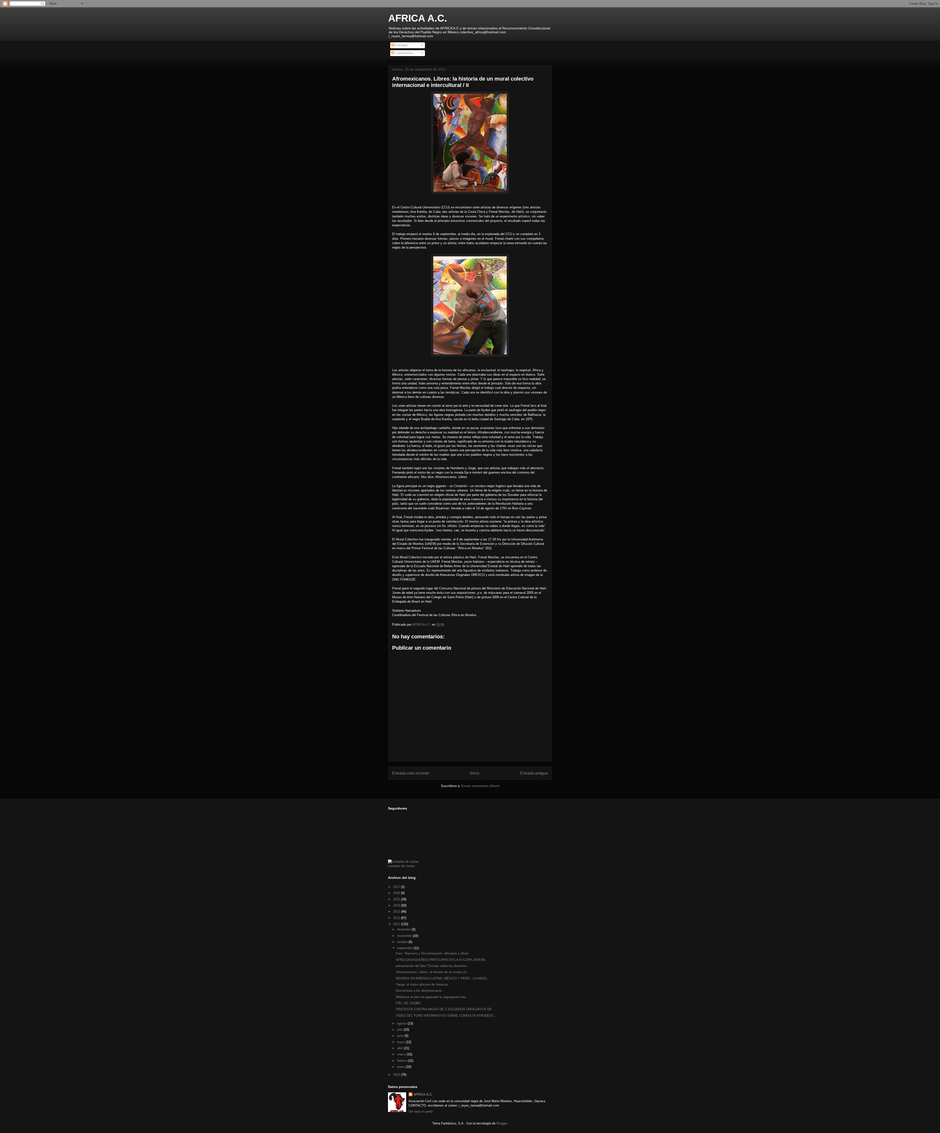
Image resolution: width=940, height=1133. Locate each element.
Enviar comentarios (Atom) (480, 786)
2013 (397, 911)
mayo (401, 1042)
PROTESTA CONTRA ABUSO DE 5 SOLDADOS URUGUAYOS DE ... (446, 1009)
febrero (402, 1060)
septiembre (405, 948)
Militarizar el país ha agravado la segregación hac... (432, 997)
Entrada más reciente (410, 773)
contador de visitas (401, 866)
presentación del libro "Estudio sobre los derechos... (433, 966)
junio (401, 1036)
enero (401, 1067)
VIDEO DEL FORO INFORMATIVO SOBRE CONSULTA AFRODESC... (446, 1015)
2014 (397, 905)
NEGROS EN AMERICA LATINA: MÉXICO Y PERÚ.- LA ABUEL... (443, 978)
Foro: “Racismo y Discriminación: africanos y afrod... (433, 953)
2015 (397, 899)
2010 (397, 1074)
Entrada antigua (534, 773)
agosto (402, 1023)
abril (400, 1048)
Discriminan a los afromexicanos (419, 990)
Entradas (401, 45)
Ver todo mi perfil (421, 1111)
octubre (403, 942)
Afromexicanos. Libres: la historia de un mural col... (432, 972)
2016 (397, 893)
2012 (397, 918)
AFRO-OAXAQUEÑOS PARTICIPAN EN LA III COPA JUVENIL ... (443, 960)
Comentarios (403, 53)
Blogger (501, 1123)
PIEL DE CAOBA (408, 1003)
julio (400, 1029)
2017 (397, 887)
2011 (397, 924)
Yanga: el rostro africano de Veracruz (422, 984)
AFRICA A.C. (417, 18)
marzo (402, 1054)
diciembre (404, 929)
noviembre (405, 936)
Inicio (474, 773)
